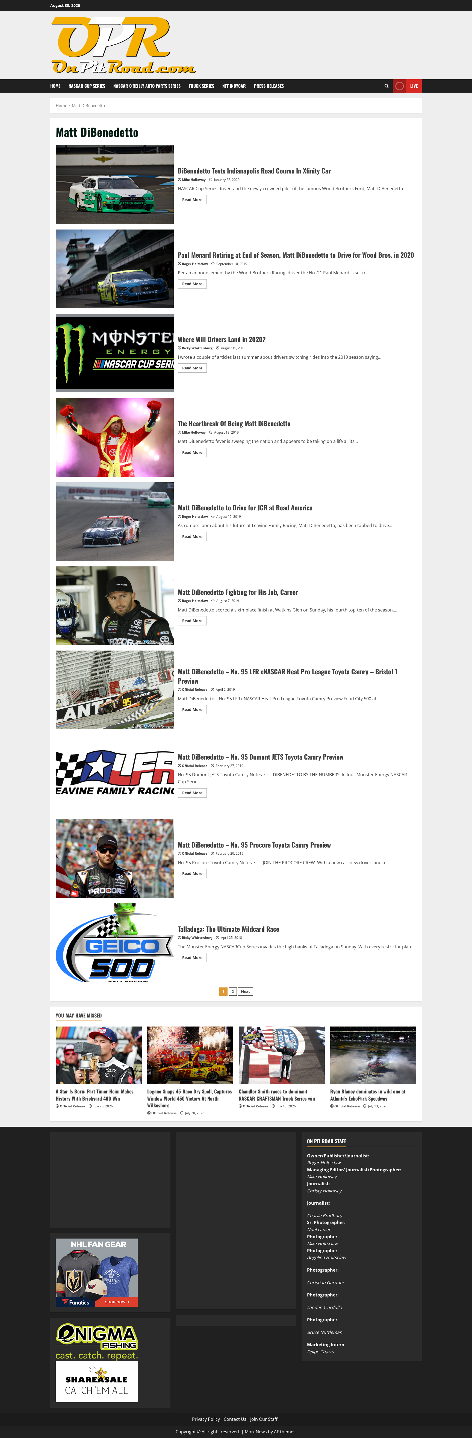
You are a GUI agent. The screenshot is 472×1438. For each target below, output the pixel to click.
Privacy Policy (206, 1419)
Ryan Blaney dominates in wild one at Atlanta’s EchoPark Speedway (367, 1095)
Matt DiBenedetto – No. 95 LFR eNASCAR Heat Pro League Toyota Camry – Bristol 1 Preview (115, 690)
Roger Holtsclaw (195, 263)
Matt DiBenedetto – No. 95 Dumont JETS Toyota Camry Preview (115, 774)
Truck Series (201, 86)
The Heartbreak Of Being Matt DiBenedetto (115, 437)
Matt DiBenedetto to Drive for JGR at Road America (115, 521)
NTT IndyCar (234, 86)
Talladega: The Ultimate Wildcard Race (115, 942)
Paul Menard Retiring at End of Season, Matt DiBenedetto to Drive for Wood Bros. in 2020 (115, 269)
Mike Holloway (194, 179)
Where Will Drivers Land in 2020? (115, 353)
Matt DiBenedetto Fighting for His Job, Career (115, 605)
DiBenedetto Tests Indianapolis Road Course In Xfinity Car (115, 184)
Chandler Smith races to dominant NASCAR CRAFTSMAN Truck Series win (277, 1095)
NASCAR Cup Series (87, 86)
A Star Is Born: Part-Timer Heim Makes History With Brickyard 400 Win (95, 1095)
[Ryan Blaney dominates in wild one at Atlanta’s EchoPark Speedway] (373, 1055)
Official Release (194, 689)
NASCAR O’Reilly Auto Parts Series (147, 86)
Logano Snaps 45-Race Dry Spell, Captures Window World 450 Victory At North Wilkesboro (189, 1098)
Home (55, 86)
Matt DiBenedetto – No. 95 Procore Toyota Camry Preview (115, 858)
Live (414, 85)
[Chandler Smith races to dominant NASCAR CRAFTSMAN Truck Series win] (282, 1055)
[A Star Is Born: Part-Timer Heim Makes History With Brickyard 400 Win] (99, 1055)
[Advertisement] (97, 1186)
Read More (194, 200)
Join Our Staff (264, 1419)
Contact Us (235, 1419)
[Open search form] (387, 86)
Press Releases (269, 86)
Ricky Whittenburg (197, 348)
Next (245, 991)
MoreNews (256, 1432)
